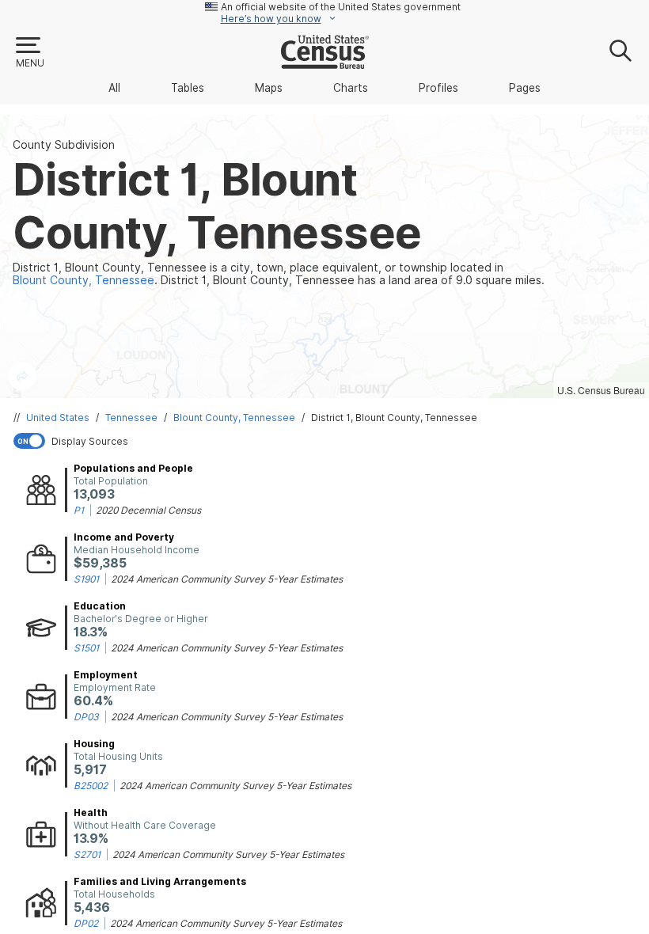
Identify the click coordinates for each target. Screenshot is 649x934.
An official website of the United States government (341, 7)
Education (100, 606)
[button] (29, 53)
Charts (350, 88)
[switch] (327, 441)
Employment (106, 675)
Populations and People (133, 468)
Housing (94, 744)
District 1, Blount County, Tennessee (394, 417)
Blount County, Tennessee (234, 417)
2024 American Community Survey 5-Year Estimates (227, 579)
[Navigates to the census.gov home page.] (325, 62)
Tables (187, 88)
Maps (269, 88)
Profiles (438, 88)
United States (57, 417)
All (114, 88)
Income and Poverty (124, 537)
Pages (525, 88)
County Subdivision (64, 145)
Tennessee (131, 417)
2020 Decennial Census (148, 510)
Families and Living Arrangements (160, 881)
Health (91, 812)
